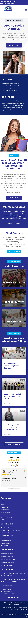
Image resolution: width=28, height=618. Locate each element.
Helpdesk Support (14, 302)
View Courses (14, 223)
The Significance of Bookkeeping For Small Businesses (13, 365)
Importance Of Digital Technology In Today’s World (12, 396)
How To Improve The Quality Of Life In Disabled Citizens (12, 427)
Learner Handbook (14, 282)
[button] (26, 10)
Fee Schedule (14, 321)
